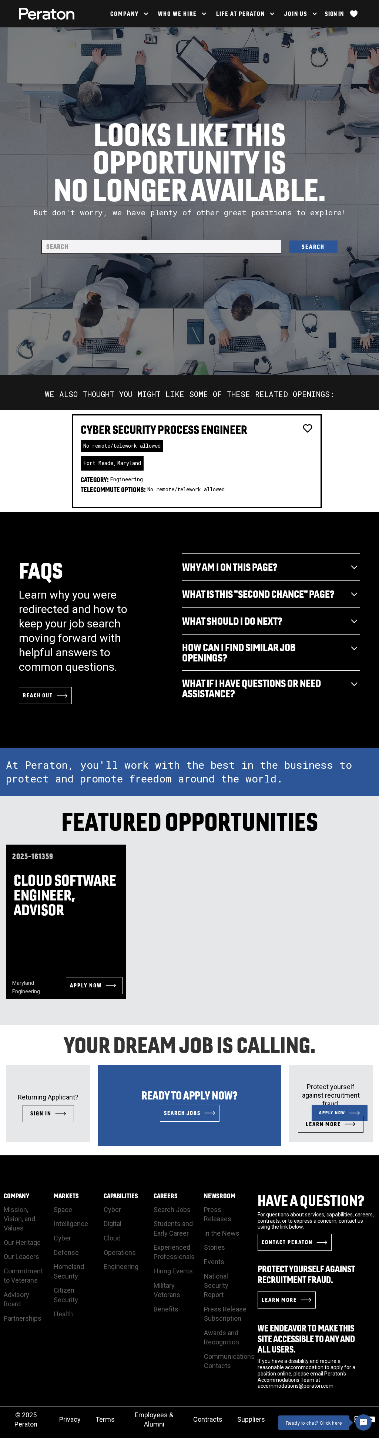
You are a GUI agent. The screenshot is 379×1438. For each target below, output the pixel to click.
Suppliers (251, 1419)
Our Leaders (21, 1256)
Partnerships (22, 1318)
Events (214, 1262)
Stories (214, 1247)
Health (63, 1314)
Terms (105, 1419)
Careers (166, 1196)
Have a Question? (311, 1200)
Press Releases (217, 1214)
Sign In (334, 13)
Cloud (112, 1238)
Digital (112, 1223)
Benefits (166, 1309)
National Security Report (216, 1285)
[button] (128, 13)
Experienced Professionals (174, 1251)
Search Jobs (172, 1209)
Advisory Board (16, 1299)
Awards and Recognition (221, 1337)
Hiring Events (173, 1271)
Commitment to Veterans (23, 1275)
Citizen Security (66, 1294)
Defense (66, 1252)
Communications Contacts (229, 1361)
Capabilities (121, 1196)
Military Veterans (167, 1290)
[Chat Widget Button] (363, 1422)
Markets (66, 1196)
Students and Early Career (173, 1228)
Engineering (121, 1266)
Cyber (62, 1238)
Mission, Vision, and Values (19, 1219)
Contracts (207, 1419)
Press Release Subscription (225, 1313)
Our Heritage (22, 1242)
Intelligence (71, 1223)
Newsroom (219, 1196)
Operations (120, 1252)
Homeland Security (69, 1271)
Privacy (70, 1419)
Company (16, 1196)
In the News (221, 1233)
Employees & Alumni (154, 1419)
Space (63, 1209)
